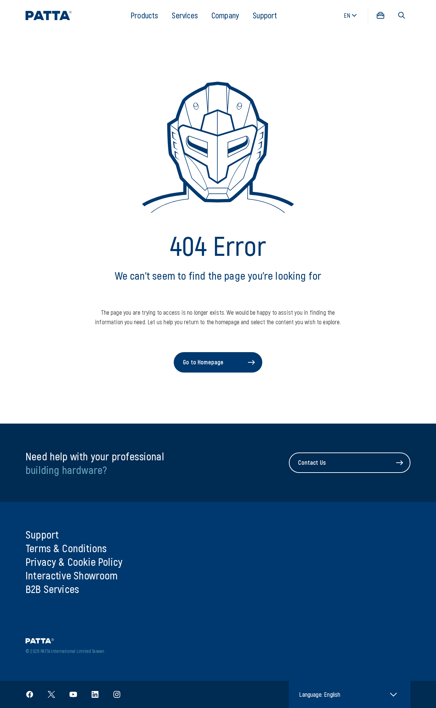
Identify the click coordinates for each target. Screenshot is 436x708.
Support (265, 15)
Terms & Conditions (66, 547)
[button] (401, 15)
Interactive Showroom (72, 575)
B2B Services (52, 588)
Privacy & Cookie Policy (74, 561)
